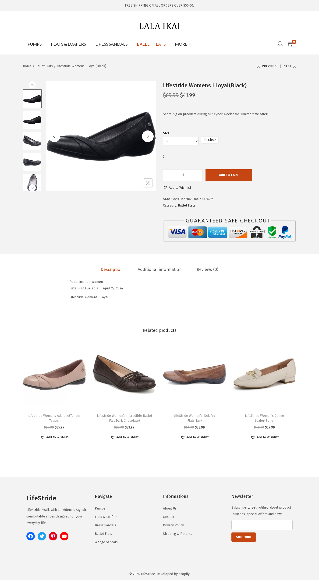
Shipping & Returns (177, 534)
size (166, 133)
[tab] (112, 269)
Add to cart (229, 175)
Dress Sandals (105, 525)
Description (112, 269)
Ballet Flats (44, 66)
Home (27, 66)
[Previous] (54, 136)
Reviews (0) (207, 269)
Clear (212, 140)
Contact (168, 517)
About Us (170, 508)
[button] (177, 188)
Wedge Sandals (106, 542)
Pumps (100, 508)
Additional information (160, 269)
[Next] (148, 136)
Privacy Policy (173, 525)
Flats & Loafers (106, 517)
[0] (290, 44)
